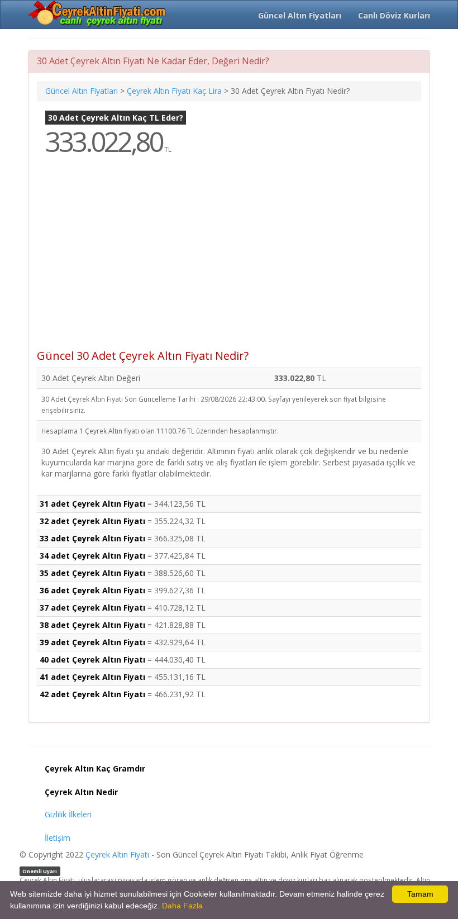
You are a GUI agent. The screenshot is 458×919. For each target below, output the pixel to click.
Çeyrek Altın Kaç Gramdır (95, 768)
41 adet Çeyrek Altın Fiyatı (92, 677)
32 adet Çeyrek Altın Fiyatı (92, 521)
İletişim (57, 837)
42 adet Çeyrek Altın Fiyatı (92, 694)
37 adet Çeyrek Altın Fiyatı (92, 607)
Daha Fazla (182, 905)
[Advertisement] (229, 260)
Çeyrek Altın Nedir (81, 792)
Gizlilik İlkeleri (68, 814)
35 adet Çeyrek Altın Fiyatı (92, 573)
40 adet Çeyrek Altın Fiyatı (92, 659)
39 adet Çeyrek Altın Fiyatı (92, 642)
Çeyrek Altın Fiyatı (117, 854)
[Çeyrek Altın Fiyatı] (98, 14)
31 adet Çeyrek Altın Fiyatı (92, 503)
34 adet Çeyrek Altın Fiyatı (92, 555)
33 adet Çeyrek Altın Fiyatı (92, 538)
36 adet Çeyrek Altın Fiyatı (92, 590)
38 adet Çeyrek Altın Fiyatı (92, 625)
